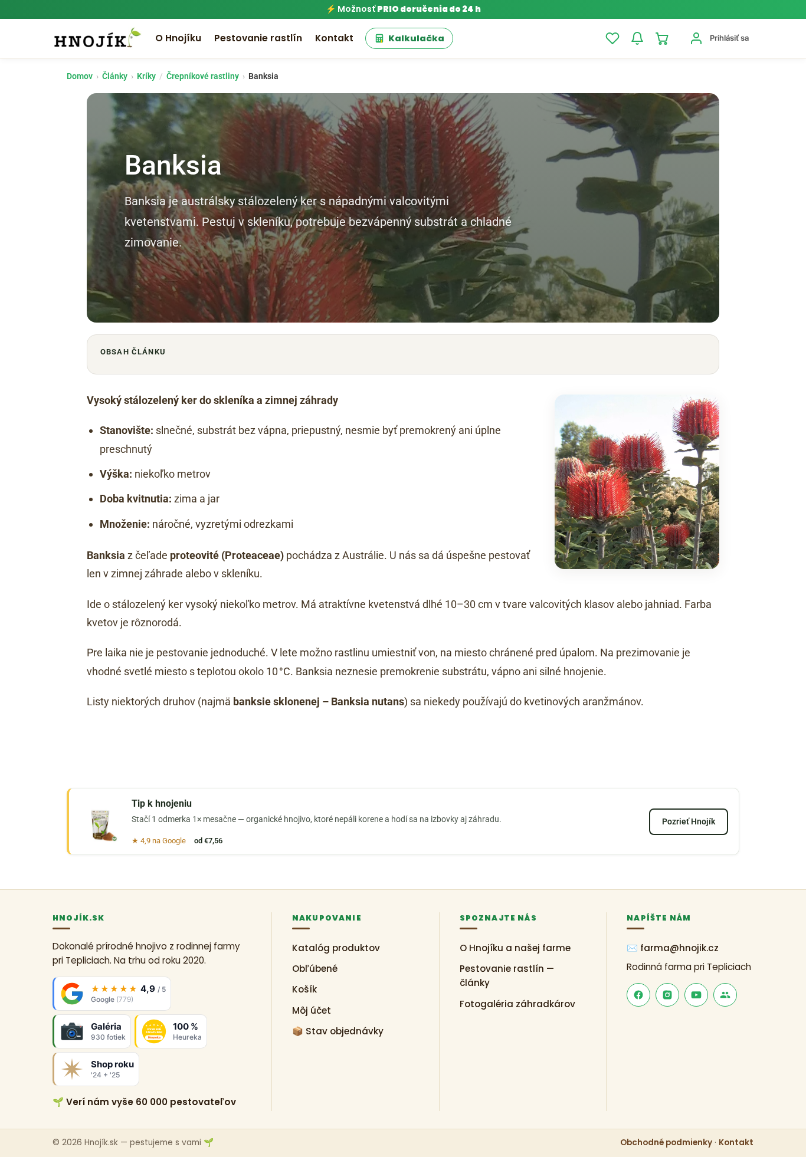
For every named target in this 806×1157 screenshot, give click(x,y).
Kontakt (334, 38)
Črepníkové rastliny (202, 76)
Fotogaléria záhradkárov (517, 1004)
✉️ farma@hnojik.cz (673, 948)
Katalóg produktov (336, 948)
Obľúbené (315, 968)
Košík (304, 989)
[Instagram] (667, 995)
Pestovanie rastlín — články (507, 975)
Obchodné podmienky (666, 1142)
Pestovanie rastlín (258, 38)
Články (114, 76)
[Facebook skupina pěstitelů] (725, 995)
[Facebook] (638, 995)
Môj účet (311, 1010)
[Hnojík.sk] (97, 38)
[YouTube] (696, 995)
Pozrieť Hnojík (688, 821)
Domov (80, 76)
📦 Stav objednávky (338, 1031)
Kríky (146, 76)
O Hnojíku (178, 38)
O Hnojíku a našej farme (515, 948)
